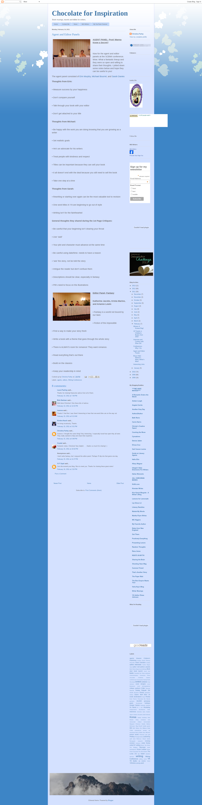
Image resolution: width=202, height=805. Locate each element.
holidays (147, 703)
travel (142, 754)
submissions (133, 749)
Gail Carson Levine (139, 449)
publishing (146, 736)
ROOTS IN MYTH (138, 555)
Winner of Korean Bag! (138, 327)
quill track (132, 738)
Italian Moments (138, 474)
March (136, 321)
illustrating (147, 707)
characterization (134, 675)
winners (132, 756)
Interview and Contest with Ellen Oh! (138, 341)
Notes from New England (138, 529)
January (137, 368)
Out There (135, 534)
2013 (134, 286)
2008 (134, 378)
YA (149, 759)
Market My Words (138, 511)
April (135, 318)
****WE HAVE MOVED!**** (136, 389)
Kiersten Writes (137, 488)
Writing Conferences (75, 380)
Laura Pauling (62, 390)
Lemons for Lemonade (140, 499)
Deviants (136, 692)
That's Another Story (139, 572)
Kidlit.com (136, 484)
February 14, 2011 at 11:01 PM (67, 406)
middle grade (146, 726)
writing (139, 756)
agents (59, 380)
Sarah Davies (118, 76)
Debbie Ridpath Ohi (142, 690)
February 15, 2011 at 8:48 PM (67, 439)
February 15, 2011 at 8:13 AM (67, 416)
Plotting (132, 736)
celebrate (147, 673)
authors (142, 667)
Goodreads (139, 703)
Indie (148, 709)
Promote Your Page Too (136, 155)
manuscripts (147, 721)
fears (143, 696)
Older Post (120, 483)
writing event (143, 759)
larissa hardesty (142, 717)
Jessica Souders (137, 714)
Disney (142, 692)
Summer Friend (137, 568)
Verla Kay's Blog (138, 587)
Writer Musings (137, 591)
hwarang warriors (145, 705)
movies (145, 730)
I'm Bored (133, 707)
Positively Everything (140, 538)
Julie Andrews (146, 714)
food (131, 699)
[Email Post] (85, 377)
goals (131, 703)
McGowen (132, 726)
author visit (136, 667)
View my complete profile (138, 37)
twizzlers (148, 753)
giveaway (147, 701)
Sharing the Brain (138, 560)
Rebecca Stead (141, 738)
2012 (134, 288)
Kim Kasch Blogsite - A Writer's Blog (140, 493)
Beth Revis (136, 418)
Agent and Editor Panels (139, 352)
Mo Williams (143, 728)
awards (147, 667)
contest (138, 682)
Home (56, 24)
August (136, 306)
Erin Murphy (85, 76)
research (140, 741)
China (148, 675)
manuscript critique (136, 721)
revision (132, 743)
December (137, 294)
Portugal (137, 736)
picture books (134, 734)
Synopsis (135, 751)
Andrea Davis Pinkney (143, 660)
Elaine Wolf (139, 694)
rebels (148, 738)
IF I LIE (139, 707)
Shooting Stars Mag (139, 564)
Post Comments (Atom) (93, 490)
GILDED (139, 701)
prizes (141, 736)
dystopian (147, 692)
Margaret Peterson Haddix (137, 724)
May (135, 315)
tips (139, 753)
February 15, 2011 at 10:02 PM (67, 449)
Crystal (59, 443)
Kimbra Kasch (62, 420)
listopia (131, 719)
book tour (147, 671)
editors (65, 380)
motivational (138, 730)
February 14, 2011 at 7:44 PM (67, 396)
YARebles (133, 763)
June (136, 312)
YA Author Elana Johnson (138, 596)
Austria (148, 662)
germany (132, 701)
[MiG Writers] (131, 153)
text (134, 191)
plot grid (147, 734)
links (149, 717)
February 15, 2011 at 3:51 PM (67, 426)
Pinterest (142, 734)
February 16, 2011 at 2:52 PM (67, 469)
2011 (134, 291)
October (137, 300)
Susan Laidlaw (141, 749)
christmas (140, 677)
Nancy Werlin (138, 732)
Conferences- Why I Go (137, 347)
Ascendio (132, 662)
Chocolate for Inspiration (90, 13)
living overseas (141, 719)
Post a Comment (60, 474)
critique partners (135, 688)
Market (148, 724)
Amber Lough (137, 401)
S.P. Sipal (60, 463)
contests (144, 682)
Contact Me (65, 24)
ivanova (60, 410)
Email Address (139, 178)
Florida (148, 696)
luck (149, 719)
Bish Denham (62, 400)
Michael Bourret (99, 76)
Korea (133, 717)
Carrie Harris (136, 422)
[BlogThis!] (92, 377)
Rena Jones (136, 551)
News (75, 24)
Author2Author (137, 413)
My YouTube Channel (100, 24)
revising (147, 741)
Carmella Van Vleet (139, 673)
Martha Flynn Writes (139, 515)
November (137, 297)
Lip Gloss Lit (136, 503)
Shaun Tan (144, 745)
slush (148, 747)
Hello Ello (135, 459)
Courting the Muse (138, 432)
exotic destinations (136, 696)
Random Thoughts (139, 547)
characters (142, 675)
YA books (133, 761)
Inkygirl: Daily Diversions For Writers (140, 469)
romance (138, 743)
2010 (134, 372)
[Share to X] (94, 377)
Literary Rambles (138, 507)
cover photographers (143, 686)
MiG (131, 728)
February (137, 324)
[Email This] (89, 377)
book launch (138, 671)
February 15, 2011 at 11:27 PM (67, 459)
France (135, 699)
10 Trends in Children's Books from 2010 (138, 334)
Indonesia (133, 711)
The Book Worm (142, 751)
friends (148, 699)
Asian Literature (140, 662)
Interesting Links (139, 364)
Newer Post (57, 483)
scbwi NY (133, 745)
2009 (134, 375)
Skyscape (142, 747)
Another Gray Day (138, 409)
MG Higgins (136, 520)
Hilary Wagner (137, 464)
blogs (137, 669)
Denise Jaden (137, 441)
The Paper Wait (137, 576)
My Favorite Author (139, 524)
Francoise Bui (142, 699)
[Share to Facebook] (96, 377)
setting (138, 745)
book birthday (142, 669)
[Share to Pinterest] (98, 377)
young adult (140, 763)
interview (139, 711)
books (132, 673)
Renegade (132, 741)
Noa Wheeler (146, 732)
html (134, 188)
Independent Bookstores (137, 709)
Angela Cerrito (137, 405)
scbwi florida (145, 743)
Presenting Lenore (138, 543)
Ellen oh (147, 694)
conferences (133, 679)
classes (148, 677)
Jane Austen (146, 711)
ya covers (142, 761)
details (131, 692)
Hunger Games (135, 705)
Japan (131, 714)
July (135, 309)
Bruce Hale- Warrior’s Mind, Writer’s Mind (138, 358)
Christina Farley (63, 431)
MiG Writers (85, 24)
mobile (135, 194)
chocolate (132, 677)
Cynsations (136, 436)
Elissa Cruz (136, 445)
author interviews (135, 664)
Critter (143, 688)
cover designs (141, 684)
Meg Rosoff (139, 726)
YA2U (148, 761)
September (138, 303)
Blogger (110, 800)
